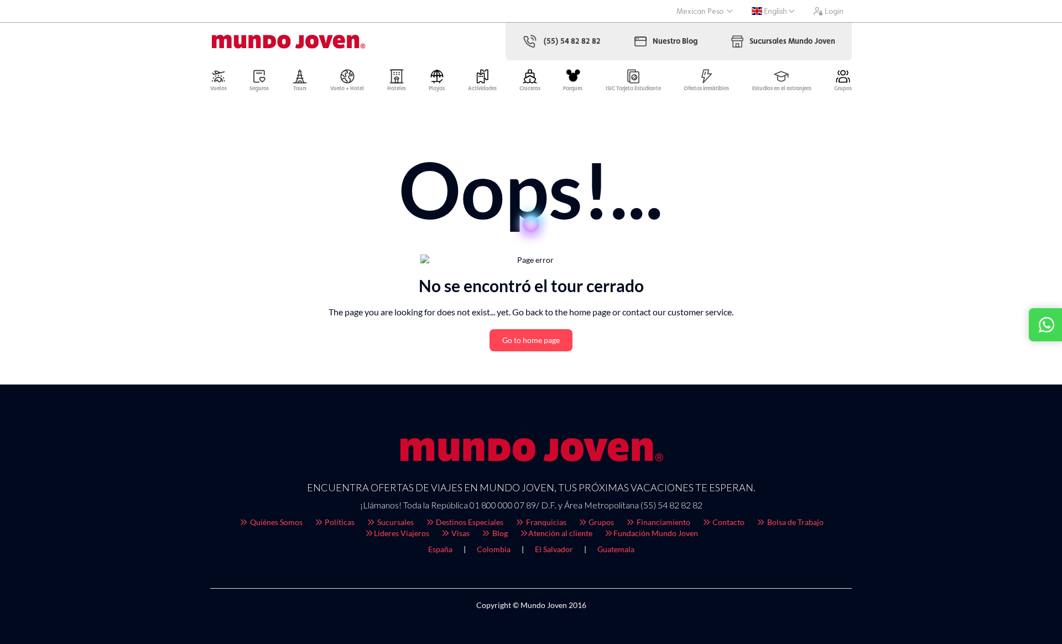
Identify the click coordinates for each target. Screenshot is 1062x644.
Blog (499, 533)
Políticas (339, 522)
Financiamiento (662, 522)
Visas (460, 533)
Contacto (728, 522)
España (440, 549)
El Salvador (554, 549)
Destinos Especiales (468, 522)
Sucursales (395, 522)
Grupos (600, 522)
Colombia (494, 549)
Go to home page (531, 340)
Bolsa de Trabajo (795, 522)
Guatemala (615, 549)
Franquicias (545, 522)
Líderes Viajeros (401, 533)
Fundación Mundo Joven (655, 533)
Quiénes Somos (275, 522)
